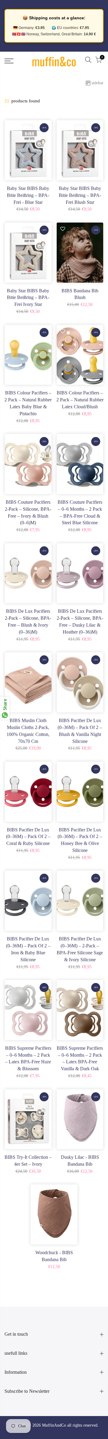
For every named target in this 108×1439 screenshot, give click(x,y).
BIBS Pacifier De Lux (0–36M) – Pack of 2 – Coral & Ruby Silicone (28, 836)
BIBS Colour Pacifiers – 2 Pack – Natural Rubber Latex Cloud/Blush (80, 399)
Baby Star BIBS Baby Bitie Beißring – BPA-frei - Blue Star (28, 195)
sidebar (98, 83)
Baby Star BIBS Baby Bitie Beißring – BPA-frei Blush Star (80, 195)
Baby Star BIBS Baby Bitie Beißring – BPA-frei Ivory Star (28, 297)
